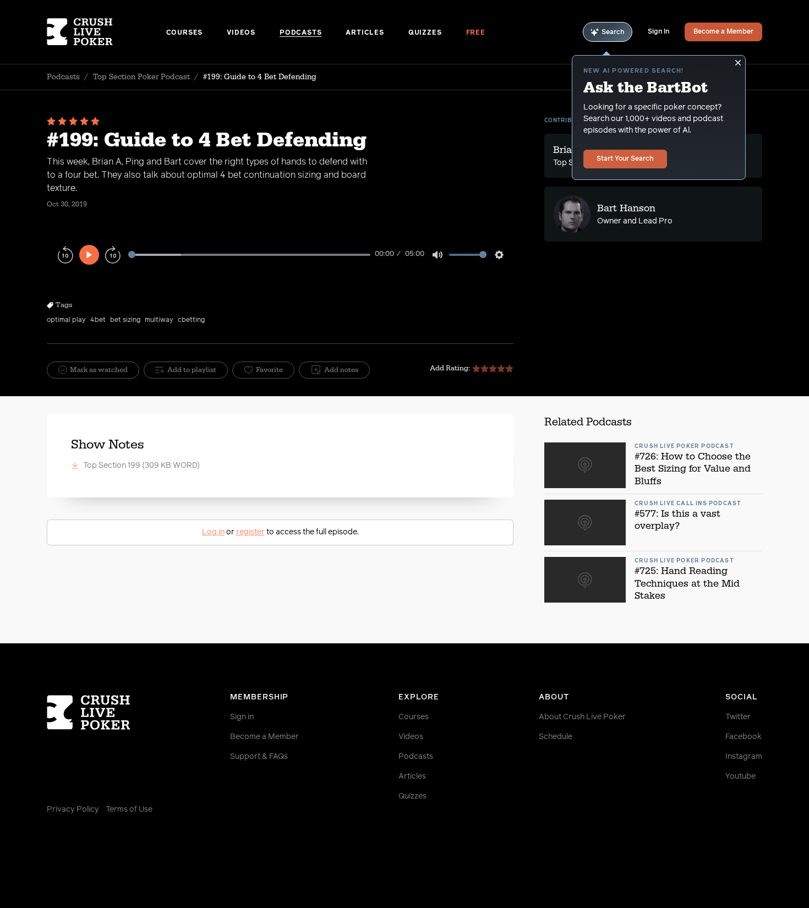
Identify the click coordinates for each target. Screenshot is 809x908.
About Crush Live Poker (582, 717)
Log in (213, 532)
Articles (365, 33)
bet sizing (125, 320)
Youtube (740, 776)
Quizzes (425, 33)
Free (475, 33)
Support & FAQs (259, 757)
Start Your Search (625, 159)
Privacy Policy (73, 809)
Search (613, 32)
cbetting (191, 320)
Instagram (743, 757)
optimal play (66, 320)
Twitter (738, 717)
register (250, 532)
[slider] (249, 254)
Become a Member (723, 32)
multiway (159, 320)
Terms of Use (129, 809)
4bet (98, 320)
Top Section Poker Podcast (141, 77)
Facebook (743, 737)
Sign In (658, 32)
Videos (241, 33)
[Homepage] (106, 32)
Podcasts (300, 33)
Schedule (555, 737)
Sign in (242, 717)
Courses (184, 33)
